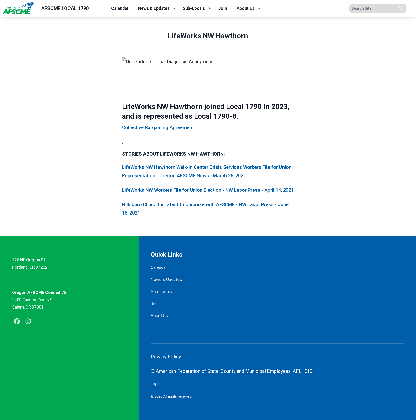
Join (222, 8)
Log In (156, 384)
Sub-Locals (194, 8)
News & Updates (153, 8)
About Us (245, 8)
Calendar (120, 8)
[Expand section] (174, 8)
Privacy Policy (166, 357)
